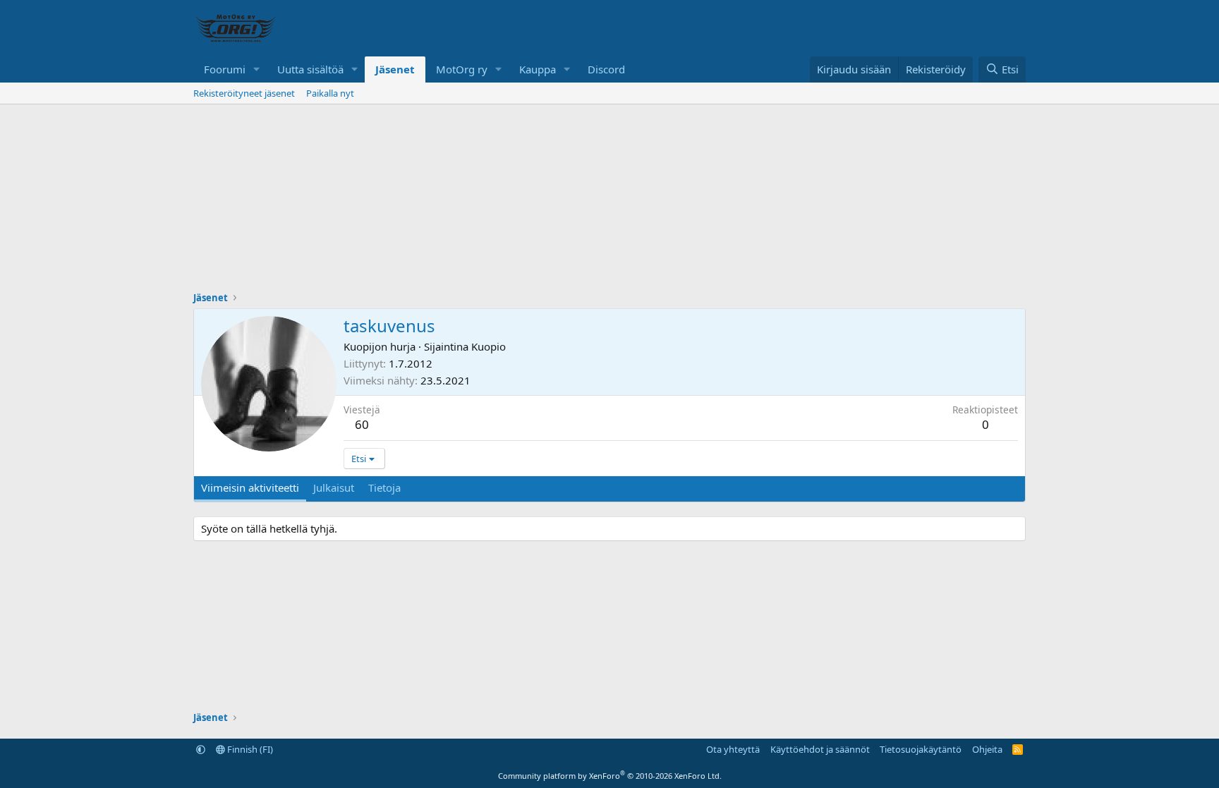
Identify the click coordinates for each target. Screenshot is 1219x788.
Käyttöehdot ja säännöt (820, 749)
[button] (257, 69)
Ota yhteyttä (733, 749)
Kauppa (537, 69)
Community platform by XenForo (610, 775)
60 (362, 424)
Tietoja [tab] (384, 487)
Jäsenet (395, 69)
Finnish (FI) (249, 749)
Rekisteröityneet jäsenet (244, 93)
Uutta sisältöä (310, 69)
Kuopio (488, 346)
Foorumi (224, 69)
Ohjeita (987, 749)
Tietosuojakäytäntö (921, 749)
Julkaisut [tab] (333, 487)
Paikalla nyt (330, 93)
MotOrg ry (461, 69)
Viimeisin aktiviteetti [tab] (250, 487)
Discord (606, 69)
